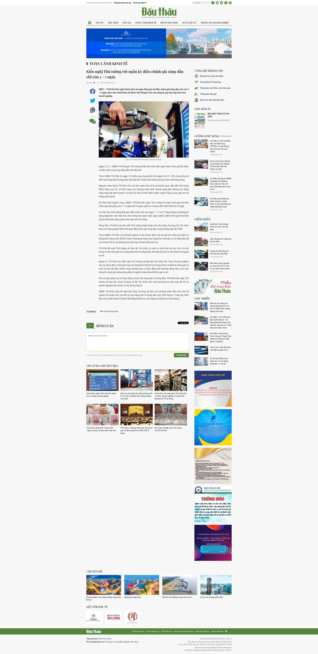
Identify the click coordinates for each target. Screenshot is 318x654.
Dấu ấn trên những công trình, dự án (101, 597)
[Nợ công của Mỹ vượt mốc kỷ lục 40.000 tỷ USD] (171, 415)
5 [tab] (231, 571)
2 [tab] (225, 571)
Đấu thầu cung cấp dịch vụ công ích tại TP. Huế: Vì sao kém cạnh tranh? (220, 266)
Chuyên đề (94, 571)
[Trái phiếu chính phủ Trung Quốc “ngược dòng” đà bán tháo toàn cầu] (102, 415)
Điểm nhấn (202, 219)
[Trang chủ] (89, 22)
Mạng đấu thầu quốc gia (122, 3)
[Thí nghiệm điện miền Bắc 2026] (93, 617)
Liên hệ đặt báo (166, 631)
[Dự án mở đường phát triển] (141, 585)
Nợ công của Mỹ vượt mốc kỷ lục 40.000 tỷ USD (168, 429)
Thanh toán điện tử (139, 3)
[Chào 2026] (217, 585)
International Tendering (210, 82)
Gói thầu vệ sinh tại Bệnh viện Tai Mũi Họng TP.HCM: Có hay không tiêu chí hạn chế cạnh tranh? (220, 146)
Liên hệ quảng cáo (152, 631)
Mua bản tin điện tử (202, 631)
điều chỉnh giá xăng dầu (109, 311)
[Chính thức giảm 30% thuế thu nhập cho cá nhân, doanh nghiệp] (102, 380)
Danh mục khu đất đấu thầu (212, 100)
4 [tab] (229, 571)
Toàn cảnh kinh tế (145, 22)
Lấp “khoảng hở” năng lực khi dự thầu (221, 240)
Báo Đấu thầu (159, 12)
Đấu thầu (113, 22)
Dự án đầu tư (189, 22)
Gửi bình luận (181, 355)
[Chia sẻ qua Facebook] (92, 91)
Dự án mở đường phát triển (135, 597)
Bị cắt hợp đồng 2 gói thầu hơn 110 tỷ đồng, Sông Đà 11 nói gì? (219, 361)
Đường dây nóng (206, 136)
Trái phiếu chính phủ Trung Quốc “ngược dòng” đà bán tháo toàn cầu (101, 429)
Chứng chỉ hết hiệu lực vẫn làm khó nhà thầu (219, 252)
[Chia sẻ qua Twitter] (92, 100)
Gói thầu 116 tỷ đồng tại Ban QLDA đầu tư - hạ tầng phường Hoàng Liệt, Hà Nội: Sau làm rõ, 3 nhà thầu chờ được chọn (220, 322)
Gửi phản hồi (227, 136)
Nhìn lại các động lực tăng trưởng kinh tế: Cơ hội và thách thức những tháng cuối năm (136, 396)
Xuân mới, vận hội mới (171, 597)
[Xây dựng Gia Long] (113, 617)
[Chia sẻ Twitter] (221, 2)
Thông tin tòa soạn (137, 631)
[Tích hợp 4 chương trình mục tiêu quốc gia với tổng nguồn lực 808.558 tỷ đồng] (136, 415)
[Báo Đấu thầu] (93, 631)
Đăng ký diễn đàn (217, 631)
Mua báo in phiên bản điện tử (184, 631)
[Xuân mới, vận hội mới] (179, 585)
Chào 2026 (205, 597)
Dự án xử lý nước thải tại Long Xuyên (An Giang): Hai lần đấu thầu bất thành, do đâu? (220, 165)
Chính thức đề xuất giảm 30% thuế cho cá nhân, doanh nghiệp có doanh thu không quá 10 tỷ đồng (171, 396)
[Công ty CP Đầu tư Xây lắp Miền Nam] (132, 617)
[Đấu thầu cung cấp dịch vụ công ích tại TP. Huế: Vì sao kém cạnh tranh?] (201, 266)
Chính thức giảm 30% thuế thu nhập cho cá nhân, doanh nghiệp (101, 394)
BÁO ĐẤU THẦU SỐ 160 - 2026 (219, 115)
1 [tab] (223, 571)
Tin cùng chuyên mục (102, 366)
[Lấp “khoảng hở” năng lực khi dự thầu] (201, 242)
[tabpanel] (103, 586)
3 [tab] (227, 571)
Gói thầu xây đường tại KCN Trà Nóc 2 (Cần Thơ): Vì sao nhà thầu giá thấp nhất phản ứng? (220, 203)
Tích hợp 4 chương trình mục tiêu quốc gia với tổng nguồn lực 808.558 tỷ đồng (136, 430)
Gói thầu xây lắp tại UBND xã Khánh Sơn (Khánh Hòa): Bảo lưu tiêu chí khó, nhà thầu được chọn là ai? (220, 183)
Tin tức (100, 22)
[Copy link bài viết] (92, 110)
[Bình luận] (92, 119)
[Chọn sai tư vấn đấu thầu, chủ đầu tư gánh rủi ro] (201, 350)
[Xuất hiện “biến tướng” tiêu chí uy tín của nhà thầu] (201, 227)
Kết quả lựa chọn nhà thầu (211, 76)
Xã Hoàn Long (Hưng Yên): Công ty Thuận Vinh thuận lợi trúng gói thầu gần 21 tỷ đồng (220, 337)
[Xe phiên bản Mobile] (225, 2)
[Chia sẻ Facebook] (217, 2)
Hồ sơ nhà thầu (169, 22)
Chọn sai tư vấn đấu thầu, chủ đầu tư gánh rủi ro (220, 348)
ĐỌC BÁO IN (202, 109)
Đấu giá (127, 22)
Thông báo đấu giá (208, 94)
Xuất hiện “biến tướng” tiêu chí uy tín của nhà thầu (219, 226)
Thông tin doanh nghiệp (215, 22)
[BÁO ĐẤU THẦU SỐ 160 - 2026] (200, 120)
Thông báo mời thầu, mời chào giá (215, 88)
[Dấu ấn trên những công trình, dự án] (103, 585)
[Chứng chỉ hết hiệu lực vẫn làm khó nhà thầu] (201, 254)
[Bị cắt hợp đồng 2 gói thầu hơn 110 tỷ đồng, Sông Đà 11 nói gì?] (201, 361)
